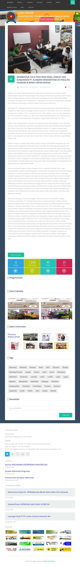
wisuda (53, 391)
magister (12, 381)
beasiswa (23, 367)
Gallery (40, 2)
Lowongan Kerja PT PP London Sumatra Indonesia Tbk (29, 516)
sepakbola (13, 391)
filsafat (65, 367)
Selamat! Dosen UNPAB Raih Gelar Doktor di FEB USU (29, 504)
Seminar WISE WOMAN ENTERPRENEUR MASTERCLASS (26, 465)
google (28, 372)
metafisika (34, 381)
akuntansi (12, 367)
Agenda (30, 2)
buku (41, 367)
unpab (44, 391)
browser (33, 367)
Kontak (49, 2)
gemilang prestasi (15, 372)
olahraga (45, 381)
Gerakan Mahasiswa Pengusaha (17, 471)
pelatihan (54, 381)
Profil (19, 2)
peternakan (37, 386)
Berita (58, 2)
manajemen (23, 381)
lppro (66, 377)
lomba (50, 377)
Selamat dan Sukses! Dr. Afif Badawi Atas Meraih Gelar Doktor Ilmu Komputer (38, 492)
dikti (47, 367)
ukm (37, 391)
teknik (30, 391)
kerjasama (61, 372)
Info (22, 7)
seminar (57, 386)
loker (42, 377)
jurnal (52, 372)
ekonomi (56, 367)
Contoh (30, 7)
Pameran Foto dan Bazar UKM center (19, 478)
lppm (58, 377)
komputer (23, 377)
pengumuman (14, 386)
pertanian (26, 386)
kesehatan (13, 377)
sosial (22, 391)
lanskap (34, 377)
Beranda (10, 2)
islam (44, 372)
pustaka (47, 386)
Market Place (12, 7)
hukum (36, 372)
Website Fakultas (49, 561)
